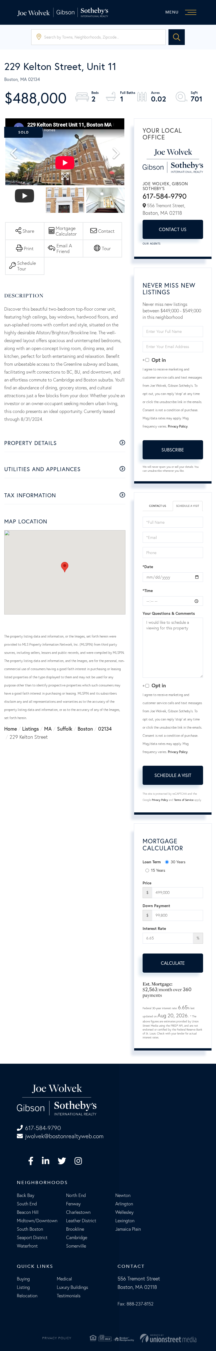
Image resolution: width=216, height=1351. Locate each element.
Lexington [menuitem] (124, 1220)
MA (48, 728)
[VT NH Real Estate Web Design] (168, 1338)
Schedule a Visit (187, 506)
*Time (148, 590)
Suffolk (64, 728)
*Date (148, 566)
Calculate (173, 963)
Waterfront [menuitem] (27, 1246)
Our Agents (152, 243)
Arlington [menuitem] (124, 1204)
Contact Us (173, 229)
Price (147, 882)
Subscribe (172, 450)
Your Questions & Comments (169, 613)
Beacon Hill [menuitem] (28, 1212)
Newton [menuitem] (122, 1195)
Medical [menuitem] (64, 1279)
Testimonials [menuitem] (68, 1295)
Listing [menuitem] (23, 1287)
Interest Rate (154, 928)
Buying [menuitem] (23, 1279)
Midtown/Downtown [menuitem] (37, 1220)
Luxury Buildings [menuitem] (72, 1287)
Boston (85, 728)
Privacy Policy (178, 426)
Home (10, 728)
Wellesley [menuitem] (124, 1212)
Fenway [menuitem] (73, 1204)
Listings (30, 728)
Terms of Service (184, 800)
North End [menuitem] (76, 1195)
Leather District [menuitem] (81, 1220)
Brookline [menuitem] (75, 1229)
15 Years (158, 870)
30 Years (178, 861)
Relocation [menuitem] (27, 1295)
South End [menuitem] (27, 1204)
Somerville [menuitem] (76, 1246)
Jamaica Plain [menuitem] (128, 1229)
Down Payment (156, 905)
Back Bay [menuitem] (25, 1195)
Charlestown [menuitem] (78, 1212)
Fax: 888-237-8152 (136, 1304)
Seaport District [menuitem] (32, 1237)
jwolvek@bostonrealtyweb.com (64, 1136)
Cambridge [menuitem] (76, 1237)
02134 (105, 728)
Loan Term (152, 861)
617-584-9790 (164, 196)
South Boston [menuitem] (30, 1229)
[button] (176, 37)
